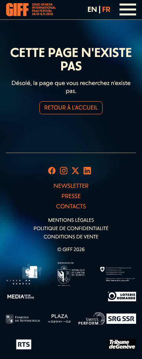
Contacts (71, 206)
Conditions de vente (70, 237)
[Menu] (128, 9)
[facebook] (52, 171)
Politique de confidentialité (71, 229)
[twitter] (75, 171)
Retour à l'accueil (71, 107)
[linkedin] (87, 171)
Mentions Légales (71, 220)
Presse (71, 196)
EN (92, 9)
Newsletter (70, 185)
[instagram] (63, 171)
